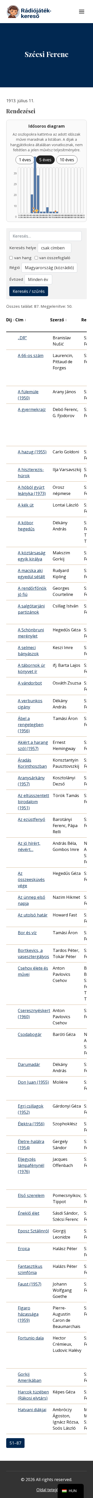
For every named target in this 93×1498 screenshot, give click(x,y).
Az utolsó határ (33, 915)
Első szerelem (31, 1195)
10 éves (67, 160)
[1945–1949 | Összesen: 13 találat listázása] (32, 203)
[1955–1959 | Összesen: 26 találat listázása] (38, 194)
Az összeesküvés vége (31, 879)
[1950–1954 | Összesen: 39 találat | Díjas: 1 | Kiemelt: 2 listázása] (35, 185)
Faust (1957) (29, 1284)
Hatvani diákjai (32, 1409)
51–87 (15, 1443)
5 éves (45, 160)
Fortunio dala (31, 1338)
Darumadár (29, 1064)
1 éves (25, 160)
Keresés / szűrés (29, 291)
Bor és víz (27, 932)
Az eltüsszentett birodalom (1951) (33, 802)
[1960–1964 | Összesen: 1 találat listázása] (41, 212)
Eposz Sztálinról (33, 1231)
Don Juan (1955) (33, 1082)
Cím (20, 320)
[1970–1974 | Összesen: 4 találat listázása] (47, 210)
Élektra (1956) (31, 1124)
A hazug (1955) (32, 452)
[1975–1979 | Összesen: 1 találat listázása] (50, 212)
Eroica (24, 1248)
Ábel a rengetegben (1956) (30, 725)
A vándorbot (30, 683)
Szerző (58, 320)
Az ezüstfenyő (31, 819)
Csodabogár (30, 1034)
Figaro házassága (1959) (28, 1314)
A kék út (26, 505)
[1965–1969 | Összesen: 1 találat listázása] (44, 212)
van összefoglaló (54, 257)
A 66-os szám (30, 355)
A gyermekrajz (32, 409)
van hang (23, 257)
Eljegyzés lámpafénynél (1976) (31, 1165)
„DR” (22, 338)
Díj (10, 320)
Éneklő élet (28, 1213)
